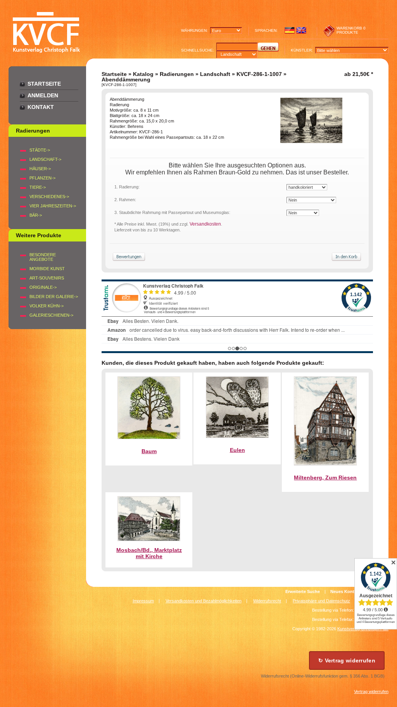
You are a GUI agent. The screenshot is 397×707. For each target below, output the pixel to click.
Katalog (143, 74)
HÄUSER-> (40, 168)
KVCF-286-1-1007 (259, 74)
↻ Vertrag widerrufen (346, 660)
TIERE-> (37, 187)
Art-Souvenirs (46, 278)
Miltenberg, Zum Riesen (325, 477)
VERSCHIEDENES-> (49, 196)
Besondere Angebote (42, 257)
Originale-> (43, 287)
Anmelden (43, 95)
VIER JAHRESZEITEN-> (52, 205)
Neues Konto (343, 591)
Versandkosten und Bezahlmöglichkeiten (204, 600)
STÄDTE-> (39, 150)
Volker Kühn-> (46, 305)
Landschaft (215, 74)
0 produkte (351, 30)
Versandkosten (205, 224)
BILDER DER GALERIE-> (53, 296)
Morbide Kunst (47, 268)
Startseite (44, 84)
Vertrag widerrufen (371, 691)
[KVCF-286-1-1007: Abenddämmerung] (311, 141)
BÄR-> (35, 215)
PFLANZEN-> (42, 178)
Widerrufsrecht (267, 600)
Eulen (237, 450)
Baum (149, 451)
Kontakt (41, 107)
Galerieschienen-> (51, 315)
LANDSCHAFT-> (45, 159)
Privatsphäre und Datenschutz (321, 600)
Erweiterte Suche (302, 591)
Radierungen (177, 74)
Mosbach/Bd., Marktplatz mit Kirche (149, 553)
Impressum (143, 600)
